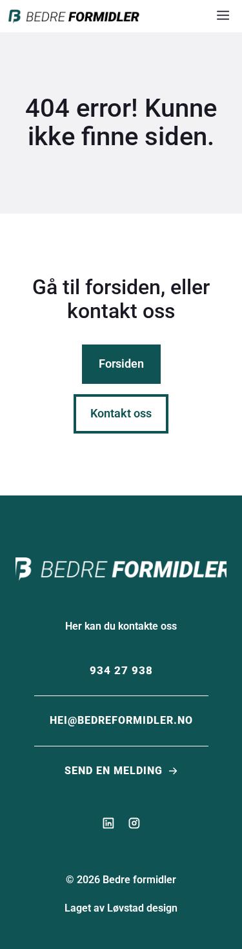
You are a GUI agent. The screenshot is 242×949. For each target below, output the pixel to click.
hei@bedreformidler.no (121, 720)
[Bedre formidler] (73, 16)
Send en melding (114, 770)
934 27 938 (121, 670)
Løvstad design (142, 908)
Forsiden (121, 363)
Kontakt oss (121, 413)
